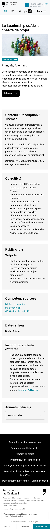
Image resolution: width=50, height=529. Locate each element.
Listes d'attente (28, 390)
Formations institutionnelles (25, 448)
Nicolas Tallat (15, 415)
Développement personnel (15, 480)
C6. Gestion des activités (17, 311)
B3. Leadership (13, 307)
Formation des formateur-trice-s (25, 442)
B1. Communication (15, 304)
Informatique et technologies (25, 459)
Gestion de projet (25, 454)
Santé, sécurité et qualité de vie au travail (25, 465)
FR (5, 11)
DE (12, 11)
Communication (40, 480)
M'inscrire (10, 93)
